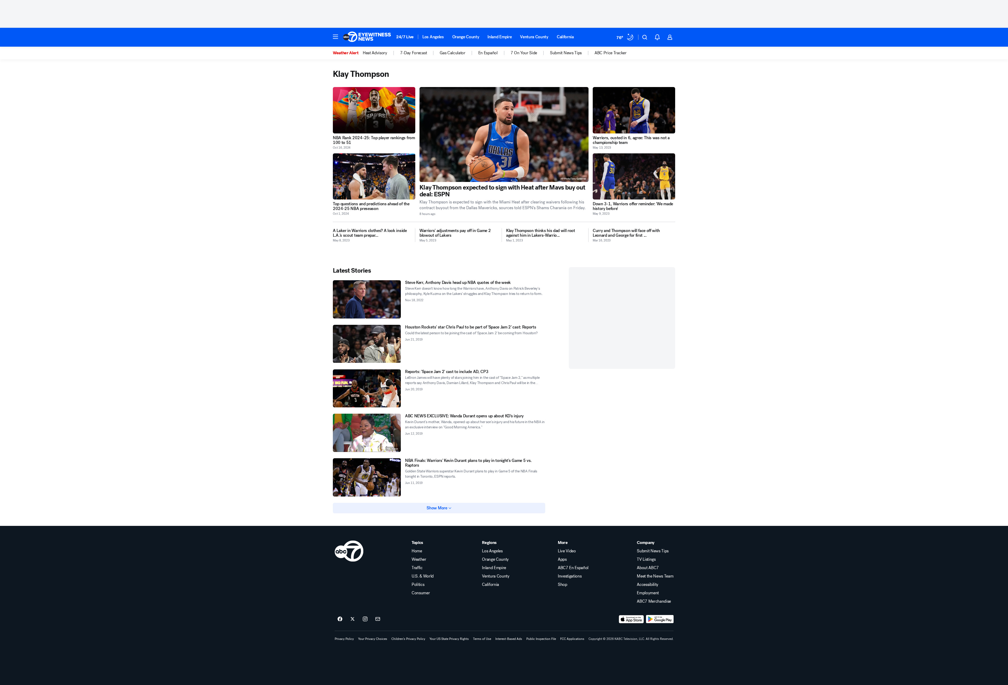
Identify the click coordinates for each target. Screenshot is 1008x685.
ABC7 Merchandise (654, 601)
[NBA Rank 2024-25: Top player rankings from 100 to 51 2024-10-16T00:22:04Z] (374, 110)
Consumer (421, 593)
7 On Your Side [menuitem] (524, 53)
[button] (335, 36)
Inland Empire (499, 37)
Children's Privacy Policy (408, 638)
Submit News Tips (653, 551)
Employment (648, 593)
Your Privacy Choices (372, 638)
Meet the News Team (655, 576)
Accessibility (647, 584)
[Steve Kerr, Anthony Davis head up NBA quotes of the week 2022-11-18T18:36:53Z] (367, 299)
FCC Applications (572, 638)
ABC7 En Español (573, 568)
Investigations (570, 576)
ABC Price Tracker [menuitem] (611, 53)
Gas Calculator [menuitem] (452, 53)
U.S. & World (423, 576)
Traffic (417, 568)
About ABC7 (648, 568)
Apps (562, 559)
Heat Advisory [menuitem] (375, 53)
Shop (562, 584)
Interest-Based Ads (508, 638)
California (565, 37)
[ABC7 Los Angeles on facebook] (340, 619)
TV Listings (646, 559)
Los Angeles (433, 37)
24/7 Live (405, 37)
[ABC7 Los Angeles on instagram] (365, 619)
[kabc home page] (349, 551)
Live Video (567, 551)
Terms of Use (482, 638)
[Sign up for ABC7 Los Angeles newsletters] (377, 619)
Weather (419, 559)
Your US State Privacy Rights (449, 638)
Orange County (465, 37)
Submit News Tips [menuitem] (566, 53)
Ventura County (534, 37)
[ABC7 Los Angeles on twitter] (352, 619)
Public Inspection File (541, 638)
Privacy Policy (344, 638)
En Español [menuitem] (488, 53)
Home (417, 551)
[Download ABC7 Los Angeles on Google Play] (660, 619)
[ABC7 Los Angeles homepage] (367, 37)
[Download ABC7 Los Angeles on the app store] (631, 619)
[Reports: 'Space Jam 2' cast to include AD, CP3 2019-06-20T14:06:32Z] (367, 388)
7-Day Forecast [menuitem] (413, 53)
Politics (418, 584)
